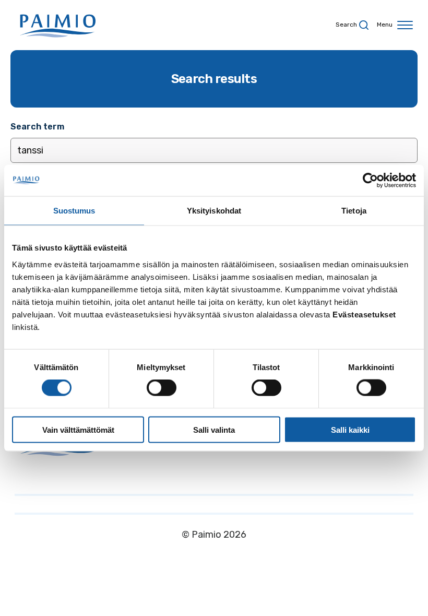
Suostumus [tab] (74, 210)
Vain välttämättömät (78, 429)
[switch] (161, 388)
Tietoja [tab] (353, 210)
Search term (37, 127)
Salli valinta (214, 429)
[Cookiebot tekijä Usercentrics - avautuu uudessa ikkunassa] (370, 180)
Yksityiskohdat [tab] (214, 210)
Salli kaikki (350, 429)
